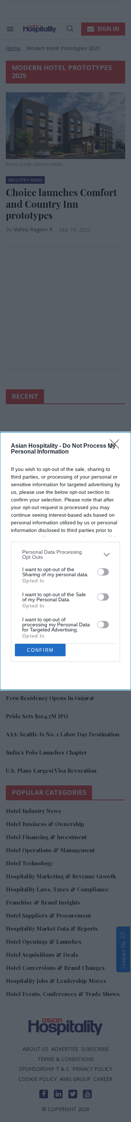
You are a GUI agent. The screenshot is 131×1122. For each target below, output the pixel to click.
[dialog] (65, 561)
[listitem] (65, 554)
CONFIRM (40, 650)
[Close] (117, 446)
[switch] (103, 572)
